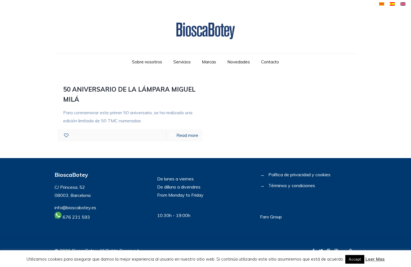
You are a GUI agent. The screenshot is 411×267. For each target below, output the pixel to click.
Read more (187, 135)
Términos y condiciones (291, 185)
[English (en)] (402, 4)
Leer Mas (375, 259)
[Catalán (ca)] (381, 4)
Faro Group (271, 217)
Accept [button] (355, 259)
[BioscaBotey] (205, 30)
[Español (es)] (392, 4)
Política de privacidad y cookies (299, 174)
